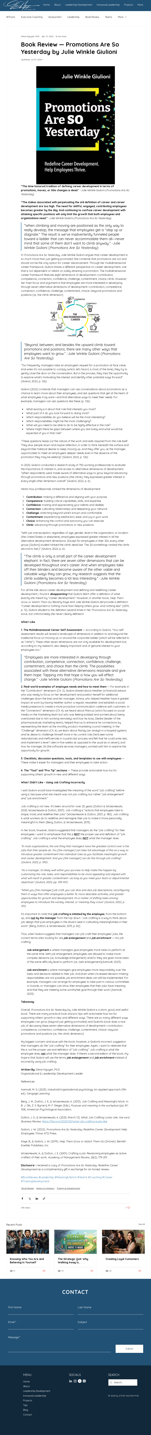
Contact (27, 1414)
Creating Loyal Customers (122, 1259)
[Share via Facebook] (22, 1198)
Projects (27, 1400)
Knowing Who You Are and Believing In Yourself (27, 1260)
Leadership (73, 17)
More (120, 17)
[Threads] (84, 1381)
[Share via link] (44, 1198)
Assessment (54, 17)
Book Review (92, 17)
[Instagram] (75, 1381)
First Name (14, 1307)
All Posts (10, 17)
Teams (108, 17)
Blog (25, 1409)
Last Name (84, 1307)
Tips (25, 1405)
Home (26, 1381)
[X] (80, 1381)
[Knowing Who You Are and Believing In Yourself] (27, 1242)
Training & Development (68, 1188)
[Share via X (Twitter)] (29, 1198)
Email (11, 1322)
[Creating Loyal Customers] (123, 1242)
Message (13, 1337)
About (26, 1386)
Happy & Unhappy (45, 1188)
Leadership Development (36, 1390)
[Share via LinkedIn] (36, 1198)
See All (141, 1224)
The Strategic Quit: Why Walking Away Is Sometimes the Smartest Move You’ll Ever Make (74, 1260)
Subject (82, 1322)
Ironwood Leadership (34, 1395)
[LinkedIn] (70, 1381)
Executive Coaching (31, 17)
